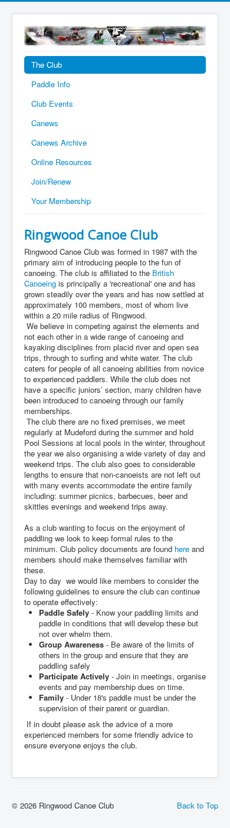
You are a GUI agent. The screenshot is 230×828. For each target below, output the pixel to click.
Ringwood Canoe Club (91, 234)
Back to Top (197, 805)
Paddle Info (50, 84)
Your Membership (61, 200)
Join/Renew (51, 181)
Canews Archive (59, 142)
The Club (46, 64)
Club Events (52, 103)
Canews (44, 123)
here (182, 548)
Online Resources (61, 161)
